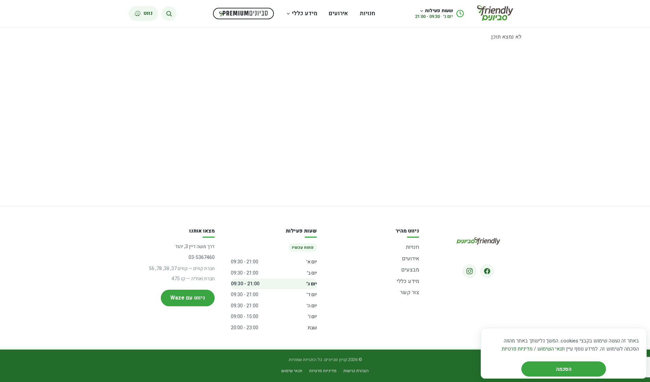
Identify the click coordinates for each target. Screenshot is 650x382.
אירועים (338, 13)
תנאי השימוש (551, 349)
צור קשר (409, 292)
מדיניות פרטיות (517, 349)
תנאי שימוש (291, 370)
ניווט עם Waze (187, 298)
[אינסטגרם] (469, 271)
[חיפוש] (168, 13)
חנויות (367, 13)
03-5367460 (202, 257)
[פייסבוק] (487, 271)
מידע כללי (304, 13)
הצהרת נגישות (356, 370)
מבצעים (410, 270)
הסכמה (563, 369)
